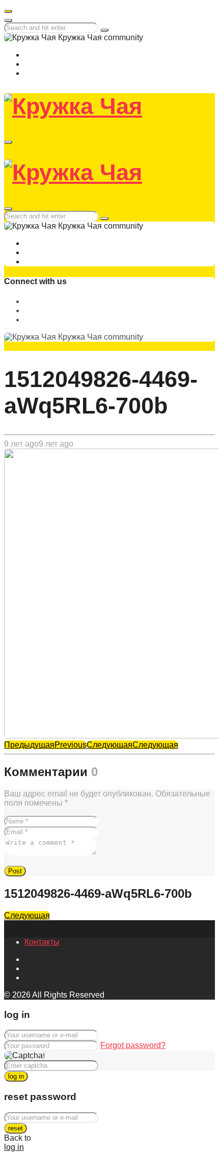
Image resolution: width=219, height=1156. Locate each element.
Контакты (42, 942)
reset (15, 1128)
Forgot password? (133, 1045)
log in (16, 1076)
